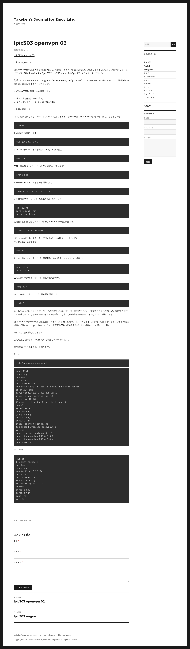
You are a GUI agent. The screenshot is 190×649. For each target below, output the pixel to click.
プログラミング (150, 97)
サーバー (27, 50)
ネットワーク (149, 94)
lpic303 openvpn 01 (24, 62)
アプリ (146, 73)
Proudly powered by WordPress (57, 635)
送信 (148, 162)
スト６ (146, 87)
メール (17, 551)
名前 (16, 541)
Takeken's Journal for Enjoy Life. (44, 19)
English (147, 66)
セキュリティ (149, 90)
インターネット (150, 77)
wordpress (148, 70)
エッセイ (147, 80)
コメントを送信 (23, 587)
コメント (18, 562)
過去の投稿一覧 (150, 54)
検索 (173, 44)
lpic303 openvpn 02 (24, 55)
